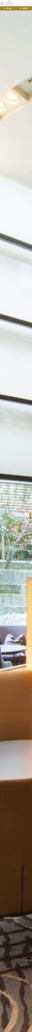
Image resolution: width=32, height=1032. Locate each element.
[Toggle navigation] (3, 3)
